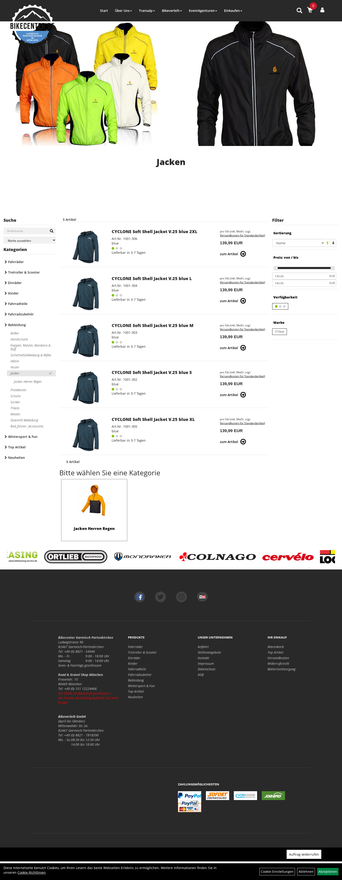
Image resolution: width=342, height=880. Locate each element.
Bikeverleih (171, 10)
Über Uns (122, 10)
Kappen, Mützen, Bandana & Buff (30, 347)
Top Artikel (17, 447)
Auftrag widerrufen (304, 854)
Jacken (14, 373)
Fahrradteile (17, 303)
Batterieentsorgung (281, 669)
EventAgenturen (202, 10)
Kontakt (203, 658)
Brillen (14, 333)
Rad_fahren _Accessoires (27, 426)
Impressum (206, 663)
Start (104, 10)
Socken (15, 402)
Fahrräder (16, 262)
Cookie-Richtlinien (31, 872)
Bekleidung (17, 325)
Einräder (15, 283)
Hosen (14, 367)
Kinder (13, 293)
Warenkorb (276, 647)
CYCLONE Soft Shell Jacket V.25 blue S (152, 372)
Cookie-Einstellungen (277, 871)
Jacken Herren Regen (28, 381)
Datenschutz (206, 669)
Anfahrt (203, 647)
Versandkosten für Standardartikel (242, 235)
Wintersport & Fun (22, 436)
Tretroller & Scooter (24, 272)
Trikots (15, 408)
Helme (14, 361)
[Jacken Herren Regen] (94, 500)
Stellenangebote (209, 652)
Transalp (146, 10)
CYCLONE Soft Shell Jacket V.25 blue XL (153, 419)
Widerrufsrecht (278, 663)
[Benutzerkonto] (322, 10)
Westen (15, 414)
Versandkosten (278, 658)
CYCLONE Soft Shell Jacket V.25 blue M (152, 325)
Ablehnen (306, 871)
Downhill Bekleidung (24, 420)
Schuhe (15, 396)
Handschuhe (19, 339)
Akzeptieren (328, 871)
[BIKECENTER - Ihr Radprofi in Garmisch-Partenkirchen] (32, 26)
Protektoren (18, 390)
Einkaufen (232, 10)
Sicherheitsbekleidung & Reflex (30, 355)
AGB (201, 674)
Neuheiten (16, 457)
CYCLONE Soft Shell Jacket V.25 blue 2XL (154, 231)
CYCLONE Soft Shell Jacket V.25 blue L (152, 278)
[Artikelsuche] (299, 11)
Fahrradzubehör (21, 314)
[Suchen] (51, 231)
